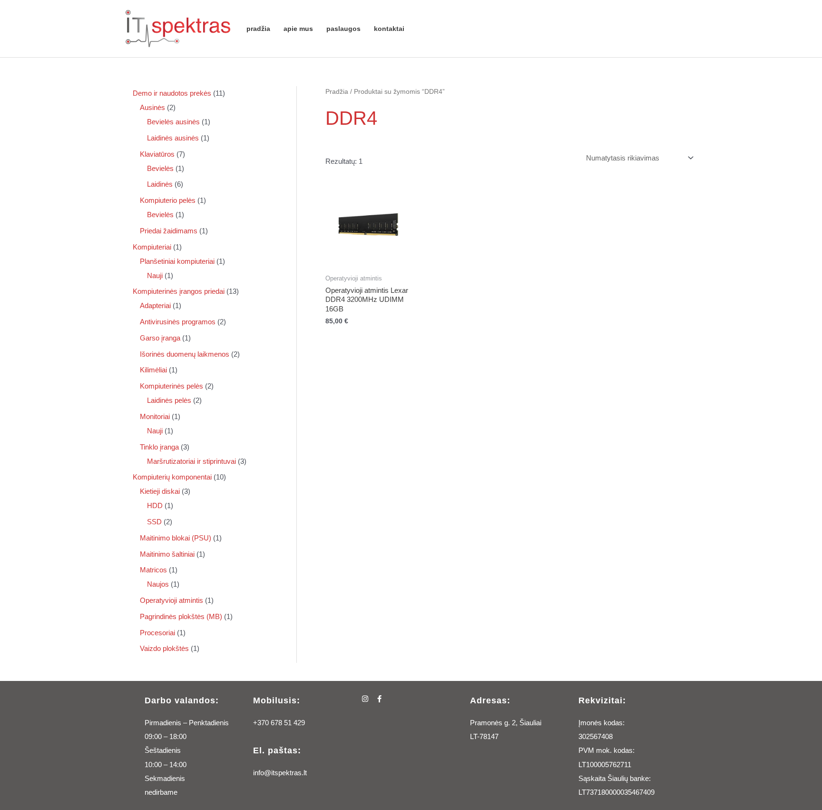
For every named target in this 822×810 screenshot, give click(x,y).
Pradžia (258, 28)
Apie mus (298, 28)
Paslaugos (343, 28)
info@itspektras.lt (280, 773)
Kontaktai (389, 28)
